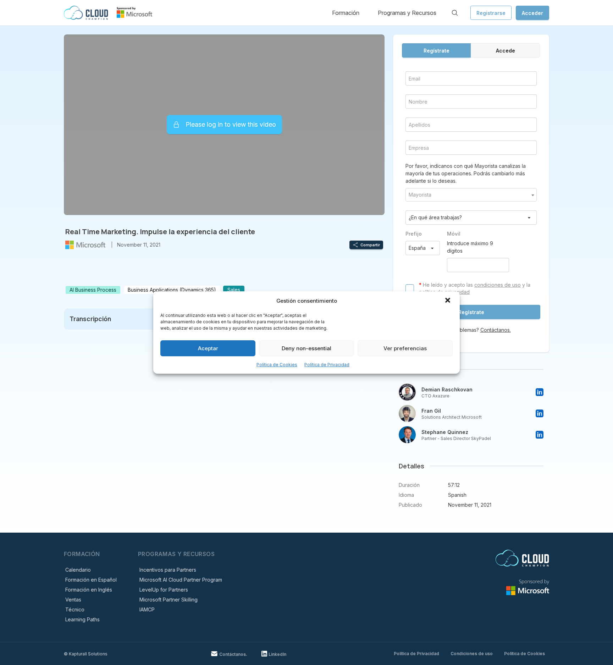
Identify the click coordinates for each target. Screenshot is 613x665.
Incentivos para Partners (167, 570)
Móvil (453, 234)
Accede (505, 51)
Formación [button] (345, 12)
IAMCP (147, 609)
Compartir (370, 244)
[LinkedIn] (539, 392)
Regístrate (436, 51)
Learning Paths (82, 619)
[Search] (455, 13)
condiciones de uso (497, 285)
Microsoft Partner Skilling (168, 600)
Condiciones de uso (472, 653)
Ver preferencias (405, 348)
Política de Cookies (276, 364)
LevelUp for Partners (163, 590)
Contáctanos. (495, 330)
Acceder (532, 13)
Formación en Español (91, 580)
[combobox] (471, 195)
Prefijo (413, 234)
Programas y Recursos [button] (407, 12)
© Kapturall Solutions (85, 653)
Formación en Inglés (88, 590)
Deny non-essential (306, 348)
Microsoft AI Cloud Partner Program (180, 580)
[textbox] (471, 194)
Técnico (74, 609)
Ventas (73, 600)
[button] (448, 301)
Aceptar (208, 348)
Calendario (78, 570)
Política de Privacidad (326, 364)
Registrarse (491, 13)
